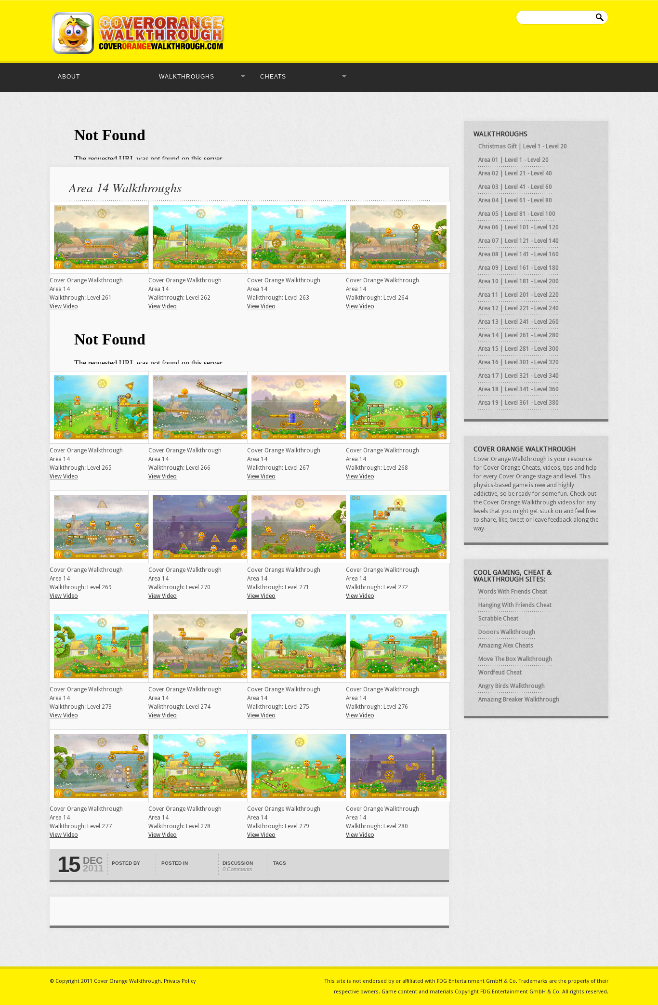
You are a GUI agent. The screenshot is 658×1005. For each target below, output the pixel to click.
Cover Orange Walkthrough (127, 981)
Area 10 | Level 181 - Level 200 (518, 281)
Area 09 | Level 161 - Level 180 (518, 268)
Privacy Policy (180, 981)
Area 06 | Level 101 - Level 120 (518, 227)
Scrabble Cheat (498, 619)
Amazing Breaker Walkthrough (518, 699)
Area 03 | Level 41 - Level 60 (515, 187)
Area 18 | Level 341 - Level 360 (518, 389)
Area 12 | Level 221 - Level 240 (518, 308)
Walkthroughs (183, 76)
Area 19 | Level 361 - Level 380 (518, 403)
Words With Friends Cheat (512, 592)
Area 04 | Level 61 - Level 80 (515, 200)
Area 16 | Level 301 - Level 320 (518, 362)
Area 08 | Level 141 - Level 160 (518, 254)
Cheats (270, 76)
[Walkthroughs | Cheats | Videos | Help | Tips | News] (139, 52)
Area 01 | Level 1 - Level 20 (513, 160)
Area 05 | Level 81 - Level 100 (516, 214)
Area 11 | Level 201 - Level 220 (518, 295)
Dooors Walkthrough (506, 632)
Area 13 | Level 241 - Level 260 (518, 322)
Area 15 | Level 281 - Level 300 (518, 349)
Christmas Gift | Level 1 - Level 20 (522, 146)
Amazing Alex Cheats (505, 645)
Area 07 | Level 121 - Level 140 (518, 241)
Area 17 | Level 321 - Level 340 (518, 376)
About (69, 76)
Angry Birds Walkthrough (511, 686)
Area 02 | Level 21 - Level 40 (515, 173)
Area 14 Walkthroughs (125, 187)
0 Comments (237, 869)
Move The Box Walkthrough (515, 659)
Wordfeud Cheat (500, 672)
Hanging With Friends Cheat (515, 605)
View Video (64, 306)
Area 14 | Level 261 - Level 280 (518, 335)
